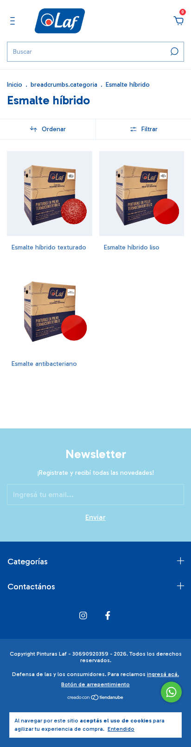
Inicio (14, 85)
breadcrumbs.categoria (64, 85)
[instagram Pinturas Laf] (83, 615)
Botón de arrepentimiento (95, 684)
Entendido (121, 729)
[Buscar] (174, 51)
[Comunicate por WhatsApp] (171, 692)
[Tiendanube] (96, 698)
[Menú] (14, 21)
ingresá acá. (163, 674)
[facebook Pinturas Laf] (107, 615)
